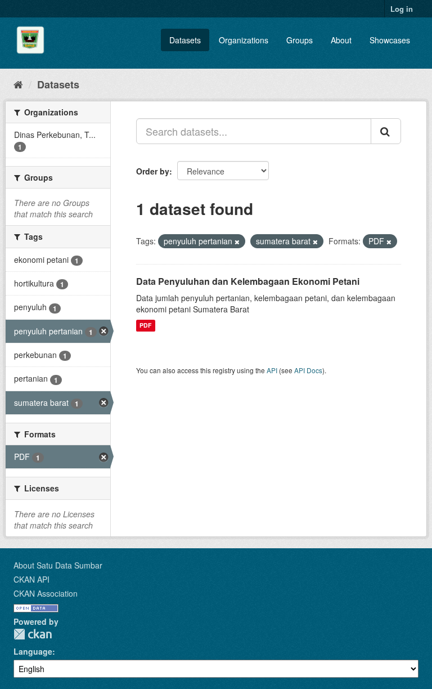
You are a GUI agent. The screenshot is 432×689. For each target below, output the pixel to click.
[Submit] (386, 131)
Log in (401, 8)
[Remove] (237, 241)
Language (33, 651)
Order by (152, 171)
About (341, 40)
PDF (145, 325)
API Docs (308, 370)
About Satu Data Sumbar (58, 565)
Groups (299, 40)
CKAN (33, 634)
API (272, 370)
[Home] (18, 84)
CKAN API (32, 579)
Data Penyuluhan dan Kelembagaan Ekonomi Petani (247, 281)
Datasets (185, 40)
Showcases (390, 40)
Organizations (243, 40)
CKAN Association (46, 593)
